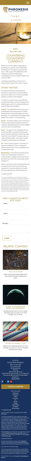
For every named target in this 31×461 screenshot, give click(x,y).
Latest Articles (15, 405)
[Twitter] (11, 16)
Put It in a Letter (15, 272)
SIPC (25, 441)
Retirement (15, 393)
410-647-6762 (17, 20)
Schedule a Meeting (15, 387)
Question (5, 223)
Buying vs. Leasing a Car (15, 343)
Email (5, 213)
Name (5, 203)
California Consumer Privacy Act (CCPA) (14, 433)
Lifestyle (15, 403)
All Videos (15, 406)
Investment (15, 395)
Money (15, 401)
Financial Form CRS (7, 409)
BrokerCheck (4, 413)
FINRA (22, 441)
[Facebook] (18, 16)
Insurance (15, 398)
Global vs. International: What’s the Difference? (15, 307)
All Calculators (15, 408)
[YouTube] (16, 16)
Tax (15, 400)
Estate (15, 396)
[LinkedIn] (14, 16)
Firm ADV (17, 456)
